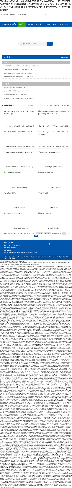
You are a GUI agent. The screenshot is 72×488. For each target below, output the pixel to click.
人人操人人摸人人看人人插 (21, 429)
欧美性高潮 (53, 350)
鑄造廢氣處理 (67, 105)
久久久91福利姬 (64, 402)
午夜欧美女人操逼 (43, 459)
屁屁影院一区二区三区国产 (55, 438)
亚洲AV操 (38, 402)
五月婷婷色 (27, 359)
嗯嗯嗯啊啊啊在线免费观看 (61, 272)
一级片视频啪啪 (21, 362)
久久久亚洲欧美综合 (38, 397)
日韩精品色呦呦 (41, 350)
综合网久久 (12, 396)
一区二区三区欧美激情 (42, 280)
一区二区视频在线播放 (26, 369)
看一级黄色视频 (16, 284)
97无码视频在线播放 (30, 386)
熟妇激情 (51, 408)
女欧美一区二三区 (27, 357)
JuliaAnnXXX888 (8, 439)
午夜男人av (41, 433)
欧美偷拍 (48, 289)
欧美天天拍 (62, 436)
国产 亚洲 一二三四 (9, 378)
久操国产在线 (53, 399)
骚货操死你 (45, 347)
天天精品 (64, 311)
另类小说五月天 (37, 444)
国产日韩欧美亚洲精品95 (49, 266)
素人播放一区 (63, 482)
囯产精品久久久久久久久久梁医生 (9, 357)
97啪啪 (31, 366)
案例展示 (47, 24)
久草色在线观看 (55, 423)
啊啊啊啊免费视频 (22, 345)
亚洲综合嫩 (13, 426)
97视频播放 (47, 433)
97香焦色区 (65, 348)
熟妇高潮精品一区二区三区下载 (58, 293)
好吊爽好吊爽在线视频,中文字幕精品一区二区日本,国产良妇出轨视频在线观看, (45, 269)
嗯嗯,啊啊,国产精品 (18, 453)
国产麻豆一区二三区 (55, 409)
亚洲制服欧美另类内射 (22, 314)
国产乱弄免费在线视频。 (35, 442)
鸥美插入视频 (50, 308)
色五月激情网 (67, 427)
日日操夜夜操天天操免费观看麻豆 (63, 345)
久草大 (22, 384)
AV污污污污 (64, 447)
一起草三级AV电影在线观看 (39, 377)
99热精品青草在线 (23, 445)
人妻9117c (65, 280)
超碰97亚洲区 (33, 409)
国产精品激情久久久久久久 (48, 374)
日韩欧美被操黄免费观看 (48, 462)
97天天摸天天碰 (16, 305)
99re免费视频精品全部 (7, 316)
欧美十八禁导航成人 (42, 453)
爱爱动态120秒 (13, 329)
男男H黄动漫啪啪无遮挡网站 (21, 342)
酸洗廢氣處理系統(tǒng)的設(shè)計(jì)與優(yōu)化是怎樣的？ (18, 69)
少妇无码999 (30, 377)
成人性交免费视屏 (4, 387)
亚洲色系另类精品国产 (53, 432)
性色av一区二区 (59, 371)
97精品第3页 (26, 427)
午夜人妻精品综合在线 (17, 432)
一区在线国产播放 (50, 314)
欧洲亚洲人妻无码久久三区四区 (63, 330)
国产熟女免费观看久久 (46, 396)
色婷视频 (26, 272)
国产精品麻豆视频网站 (39, 366)
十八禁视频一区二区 (28, 405)
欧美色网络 (25, 341)
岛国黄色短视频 (8, 454)
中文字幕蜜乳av (32, 415)
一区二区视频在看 (45, 348)
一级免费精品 (60, 427)
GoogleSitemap (11, 258)
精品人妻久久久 (54, 393)
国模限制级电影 (37, 354)
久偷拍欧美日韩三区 (49, 400)
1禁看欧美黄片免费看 (21, 462)
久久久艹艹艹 (12, 412)
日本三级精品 (26, 323)
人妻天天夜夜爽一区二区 (48, 390)
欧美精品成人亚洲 (8, 305)
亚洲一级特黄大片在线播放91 (16, 427)
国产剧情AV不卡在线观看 (56, 348)
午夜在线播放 (16, 301)
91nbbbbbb (22, 420)
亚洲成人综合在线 (67, 286)
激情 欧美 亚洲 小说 (14, 473)
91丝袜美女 (7, 381)
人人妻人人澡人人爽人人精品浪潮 (20, 441)
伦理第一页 (58, 473)
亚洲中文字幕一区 (57, 362)
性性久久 (39, 481)
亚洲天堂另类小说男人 (25, 418)
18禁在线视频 (54, 450)
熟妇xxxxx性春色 (19, 332)
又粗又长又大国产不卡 (54, 295)
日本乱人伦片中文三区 (20, 414)
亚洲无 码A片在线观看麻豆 (10, 278)
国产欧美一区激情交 (4, 311)
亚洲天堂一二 (62, 266)
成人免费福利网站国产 (55, 411)
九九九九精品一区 (66, 473)
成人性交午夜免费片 (46, 354)
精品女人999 (32, 463)
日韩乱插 (68, 374)
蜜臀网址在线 (23, 301)
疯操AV (10, 481)
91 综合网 (61, 406)
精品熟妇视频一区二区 (17, 341)
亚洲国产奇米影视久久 (12, 308)
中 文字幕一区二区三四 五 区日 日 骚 (29, 433)
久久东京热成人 (59, 336)
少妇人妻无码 (25, 467)
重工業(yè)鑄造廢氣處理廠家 (19, 187)
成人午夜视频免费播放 (25, 268)
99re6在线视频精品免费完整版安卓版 (52, 326)
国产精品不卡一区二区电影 (48, 447)
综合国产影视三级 (21, 278)
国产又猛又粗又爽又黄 (28, 432)
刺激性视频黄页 (41, 438)
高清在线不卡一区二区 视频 (48, 466)
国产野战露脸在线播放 (14, 296)
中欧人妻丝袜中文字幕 (64, 463)
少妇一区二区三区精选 (19, 374)
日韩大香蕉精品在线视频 (13, 266)
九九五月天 (29, 469)
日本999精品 (9, 320)
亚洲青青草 (40, 395)
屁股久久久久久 (16, 371)
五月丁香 (59, 332)
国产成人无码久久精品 (14, 417)
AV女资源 (6, 481)
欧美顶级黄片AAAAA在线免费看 (61, 377)
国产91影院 (7, 304)
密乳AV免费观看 (28, 292)
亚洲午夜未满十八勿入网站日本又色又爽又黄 (33, 464)
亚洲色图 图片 (22, 322)
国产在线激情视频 (56, 353)
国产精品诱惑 (34, 453)
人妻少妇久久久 (58, 283)
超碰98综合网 (23, 269)
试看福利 (21, 366)
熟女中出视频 (5, 338)
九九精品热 (46, 383)
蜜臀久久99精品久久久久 (52, 378)
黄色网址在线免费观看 (57, 448)
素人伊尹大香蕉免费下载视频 (43, 409)
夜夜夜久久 (16, 445)
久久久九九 (5, 295)
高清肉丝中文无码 (46, 430)
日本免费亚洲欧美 (49, 476)
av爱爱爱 (31, 299)
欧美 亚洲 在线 (39, 426)
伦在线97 (37, 290)
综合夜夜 (24, 317)
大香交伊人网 (36, 380)
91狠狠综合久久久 (13, 368)
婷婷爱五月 (10, 339)
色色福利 (52, 417)
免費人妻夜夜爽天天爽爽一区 (42, 278)
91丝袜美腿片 (6, 314)
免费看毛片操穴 (7, 450)
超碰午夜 (44, 298)
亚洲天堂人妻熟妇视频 (36, 298)
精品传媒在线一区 (41, 314)
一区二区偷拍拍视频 (11, 403)
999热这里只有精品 (58, 454)
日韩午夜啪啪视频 (47, 439)
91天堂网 (29, 423)
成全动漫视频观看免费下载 (22, 411)
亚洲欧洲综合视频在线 (48, 395)
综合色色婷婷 (26, 378)
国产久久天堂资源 (40, 476)
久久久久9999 (8, 277)
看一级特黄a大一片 (31, 345)
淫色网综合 (66, 459)
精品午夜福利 (30, 354)
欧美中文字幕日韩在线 (35, 368)
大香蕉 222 (39, 484)
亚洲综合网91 (35, 421)
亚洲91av (16, 356)
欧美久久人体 (8, 380)
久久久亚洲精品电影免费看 (58, 296)
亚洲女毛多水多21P (64, 420)
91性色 (3, 277)
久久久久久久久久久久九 (24, 392)
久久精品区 (12, 393)
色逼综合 (21, 299)
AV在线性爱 (21, 330)
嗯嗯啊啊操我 (28, 420)
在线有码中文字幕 (59, 459)
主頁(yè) (38, 105)
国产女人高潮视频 (44, 301)
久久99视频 (6, 473)
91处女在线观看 (33, 325)
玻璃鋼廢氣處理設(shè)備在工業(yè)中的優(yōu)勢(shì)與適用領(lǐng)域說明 (21, 66)
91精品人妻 (49, 296)
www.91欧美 (33, 481)
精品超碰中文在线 (44, 472)
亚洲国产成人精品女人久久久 (11, 298)
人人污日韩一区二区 (23, 390)
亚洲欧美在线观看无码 (64, 365)
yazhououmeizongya (45, 386)
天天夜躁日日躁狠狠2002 (40, 335)
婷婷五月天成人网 (29, 478)
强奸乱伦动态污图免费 (17, 335)
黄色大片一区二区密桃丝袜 (43, 381)
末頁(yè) (47, 233)
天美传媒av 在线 (32, 482)
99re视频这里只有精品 (21, 438)
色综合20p (61, 405)
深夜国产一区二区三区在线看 (62, 320)
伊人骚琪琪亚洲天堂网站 (10, 436)
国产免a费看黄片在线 (56, 386)
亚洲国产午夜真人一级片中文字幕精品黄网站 (26, 395)
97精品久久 (69, 353)
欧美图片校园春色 (18, 430)
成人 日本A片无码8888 (23, 368)
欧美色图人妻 (50, 445)
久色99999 (45, 408)
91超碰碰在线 (14, 302)
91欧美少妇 (51, 274)
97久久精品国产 (59, 415)
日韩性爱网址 (61, 287)
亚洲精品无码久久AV (42, 415)
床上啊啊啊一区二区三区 (7, 328)
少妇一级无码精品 (17, 320)
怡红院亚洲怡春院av (53, 405)
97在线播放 (66, 415)
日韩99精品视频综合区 (28, 335)
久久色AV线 (57, 368)
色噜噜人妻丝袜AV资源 (50, 332)
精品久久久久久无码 (16, 459)
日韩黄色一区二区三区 (20, 396)
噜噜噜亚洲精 (53, 359)
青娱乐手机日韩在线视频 (48, 356)
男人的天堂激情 (44, 387)
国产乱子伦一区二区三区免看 (35, 347)
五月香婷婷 (35, 344)
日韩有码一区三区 (27, 339)
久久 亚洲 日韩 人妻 (13, 338)
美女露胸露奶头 (44, 365)
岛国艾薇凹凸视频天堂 (60, 374)
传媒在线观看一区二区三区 (29, 332)
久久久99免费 (3, 266)
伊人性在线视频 (5, 389)
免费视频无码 (3, 354)
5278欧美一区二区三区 (54, 301)
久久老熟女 (12, 344)
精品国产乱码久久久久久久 (19, 377)
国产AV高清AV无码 (65, 412)
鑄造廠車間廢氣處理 (53, 228)
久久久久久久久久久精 (34, 417)
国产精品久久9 (16, 383)
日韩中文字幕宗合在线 (42, 371)
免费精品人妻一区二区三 (36, 392)
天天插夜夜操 (46, 287)
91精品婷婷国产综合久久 (64, 375)
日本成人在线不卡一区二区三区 (10, 470)
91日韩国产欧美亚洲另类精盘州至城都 (36, 329)
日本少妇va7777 (33, 296)
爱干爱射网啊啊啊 (36, 348)
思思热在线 (23, 305)
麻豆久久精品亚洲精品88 (39, 311)
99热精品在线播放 (55, 456)
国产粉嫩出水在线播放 (5, 400)
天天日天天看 (39, 435)
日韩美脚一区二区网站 (48, 482)
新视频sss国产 (21, 386)
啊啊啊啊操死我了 (13, 372)
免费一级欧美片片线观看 (14, 295)
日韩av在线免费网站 (61, 290)
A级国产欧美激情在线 (54, 281)
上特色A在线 (68, 310)
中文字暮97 (25, 436)
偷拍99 (26, 360)
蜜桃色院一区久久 (40, 332)
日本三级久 (43, 289)
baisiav (1, 464)
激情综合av (52, 304)
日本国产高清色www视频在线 (39, 479)
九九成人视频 (13, 311)
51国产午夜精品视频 (39, 323)
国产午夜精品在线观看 (14, 286)
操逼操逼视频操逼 (60, 317)
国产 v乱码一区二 (62, 450)
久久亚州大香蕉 (3, 467)
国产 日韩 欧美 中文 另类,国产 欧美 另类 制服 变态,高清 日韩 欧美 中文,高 (53, 277)
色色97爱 (37, 406)
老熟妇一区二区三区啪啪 (12, 283)
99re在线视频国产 (31, 412)
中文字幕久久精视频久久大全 (24, 421)
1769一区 (10, 301)
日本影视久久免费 (8, 464)
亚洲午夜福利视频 (33, 280)
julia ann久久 (25, 280)
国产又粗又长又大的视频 (16, 460)
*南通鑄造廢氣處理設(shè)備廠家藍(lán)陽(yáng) (19, 167)
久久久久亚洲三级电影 (16, 424)
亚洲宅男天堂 (49, 319)
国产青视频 (6, 372)
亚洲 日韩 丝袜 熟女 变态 (30, 435)
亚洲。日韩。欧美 (12, 484)
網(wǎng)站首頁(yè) (5, 25)
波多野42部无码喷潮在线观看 (33, 387)
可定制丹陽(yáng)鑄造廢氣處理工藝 (54, 167)
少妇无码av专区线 (37, 462)
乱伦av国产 (38, 374)
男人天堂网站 (10, 476)
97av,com (14, 333)
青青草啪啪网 (68, 317)
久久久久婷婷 (31, 342)
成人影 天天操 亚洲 (60, 426)
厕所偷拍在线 (32, 330)
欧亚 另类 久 (63, 387)
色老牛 (62, 295)
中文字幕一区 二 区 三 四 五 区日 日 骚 (46, 325)
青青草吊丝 (66, 481)
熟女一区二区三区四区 (17, 439)
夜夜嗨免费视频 (46, 286)
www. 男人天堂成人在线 (18, 457)
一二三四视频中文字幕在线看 (38, 268)
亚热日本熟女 (30, 462)
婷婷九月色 (15, 316)
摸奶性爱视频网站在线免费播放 (35, 383)
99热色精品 (58, 328)
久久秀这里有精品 (50, 307)
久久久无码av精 (47, 302)
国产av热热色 (19, 436)
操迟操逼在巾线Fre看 (9, 487)
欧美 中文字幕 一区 (31, 476)
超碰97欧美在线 (37, 320)
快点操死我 (24, 423)
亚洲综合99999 (3, 332)
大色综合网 (63, 326)
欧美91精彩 (54, 375)
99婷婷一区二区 (43, 341)
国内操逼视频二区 (53, 310)
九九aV (27, 278)
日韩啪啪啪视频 (64, 368)
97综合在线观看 (36, 469)
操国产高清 (15, 275)
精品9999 (13, 381)
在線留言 (55, 24)
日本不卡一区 (10, 406)
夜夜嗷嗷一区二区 (4, 286)
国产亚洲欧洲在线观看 (39, 389)
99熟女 (47, 438)
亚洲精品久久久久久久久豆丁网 (47, 424)
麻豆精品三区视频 (45, 304)
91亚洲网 (18, 287)
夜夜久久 (49, 339)
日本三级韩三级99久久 (64, 393)
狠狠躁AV (19, 317)
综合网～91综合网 (24, 417)
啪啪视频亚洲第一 (39, 418)
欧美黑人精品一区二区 (7, 383)
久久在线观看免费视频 (10, 292)
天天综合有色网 (25, 320)
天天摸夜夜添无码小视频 (49, 330)
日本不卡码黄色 (54, 389)
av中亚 (3, 435)
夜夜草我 (2, 323)
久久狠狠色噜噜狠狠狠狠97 (6, 347)
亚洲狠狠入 (45, 405)
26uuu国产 (32, 473)
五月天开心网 (62, 347)
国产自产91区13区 (32, 356)
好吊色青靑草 (25, 463)
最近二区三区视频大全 (31, 283)
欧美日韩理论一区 (22, 338)
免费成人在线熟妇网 (9, 360)
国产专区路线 (33, 378)
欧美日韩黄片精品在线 (46, 448)
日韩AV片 (18, 479)
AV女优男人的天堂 (26, 304)
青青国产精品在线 (41, 307)
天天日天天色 (41, 271)
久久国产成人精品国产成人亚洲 (51, 420)
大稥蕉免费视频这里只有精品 (19, 375)
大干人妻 (17, 451)
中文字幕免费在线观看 (7, 275)
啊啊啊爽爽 (61, 308)
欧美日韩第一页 (65, 411)
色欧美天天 (56, 482)
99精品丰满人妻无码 (35, 472)
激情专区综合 (52, 284)
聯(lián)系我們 (64, 25)
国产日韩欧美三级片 (39, 400)
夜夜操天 (25, 430)
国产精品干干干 (33, 427)
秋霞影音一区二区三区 (45, 290)
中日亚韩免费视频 (67, 466)
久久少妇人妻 (63, 456)
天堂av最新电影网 (10, 466)
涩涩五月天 (40, 293)
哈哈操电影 (41, 470)
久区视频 (47, 436)
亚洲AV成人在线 (50, 384)
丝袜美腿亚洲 (47, 293)
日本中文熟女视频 (23, 451)
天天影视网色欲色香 (42, 427)
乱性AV (38, 289)
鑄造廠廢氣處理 (54, 207)
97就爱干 (42, 457)
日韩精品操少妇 (3, 469)
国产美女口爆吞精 (21, 311)
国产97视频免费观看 (8, 430)
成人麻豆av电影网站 (61, 350)
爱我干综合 (35, 420)
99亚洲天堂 (10, 467)
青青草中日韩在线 (33, 350)
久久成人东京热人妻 (64, 432)
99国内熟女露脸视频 (38, 456)
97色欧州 (46, 470)
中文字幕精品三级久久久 (34, 365)
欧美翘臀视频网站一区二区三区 (26, 406)
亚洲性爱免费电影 (12, 317)
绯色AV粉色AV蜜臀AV (24, 470)
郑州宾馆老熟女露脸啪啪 (40, 478)
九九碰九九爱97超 (67, 302)
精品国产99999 (29, 311)
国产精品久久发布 (32, 484)
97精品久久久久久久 (22, 333)
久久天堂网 (65, 392)
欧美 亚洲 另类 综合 (37, 292)
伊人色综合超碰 (30, 400)
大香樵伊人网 (7, 460)
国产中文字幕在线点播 (47, 292)
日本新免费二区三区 (63, 484)
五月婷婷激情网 (15, 353)
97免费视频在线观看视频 (23, 409)
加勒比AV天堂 (8, 323)
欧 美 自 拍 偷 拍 (28, 336)
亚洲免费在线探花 (22, 329)
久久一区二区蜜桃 (60, 284)
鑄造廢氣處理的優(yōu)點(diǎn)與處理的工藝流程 (15, 94)
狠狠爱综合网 (31, 333)
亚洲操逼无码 (32, 436)
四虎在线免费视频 (24, 296)
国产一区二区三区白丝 (46, 402)
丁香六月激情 (21, 310)
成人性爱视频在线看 (60, 351)
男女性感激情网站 (41, 296)
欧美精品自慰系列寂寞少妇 (31, 310)
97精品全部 (51, 368)
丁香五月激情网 (55, 299)
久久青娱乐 (52, 316)
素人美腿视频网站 (37, 466)
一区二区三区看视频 (66, 339)
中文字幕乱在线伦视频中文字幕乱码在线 (20, 472)
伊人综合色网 (54, 338)
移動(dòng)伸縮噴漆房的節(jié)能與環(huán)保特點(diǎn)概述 (18, 76)
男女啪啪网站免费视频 (23, 275)
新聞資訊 (30, 24)
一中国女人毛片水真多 (66, 360)
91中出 (31, 320)
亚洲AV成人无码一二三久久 (33, 403)
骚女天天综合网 (45, 281)
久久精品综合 (3, 442)
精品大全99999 (66, 445)
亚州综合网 (28, 316)
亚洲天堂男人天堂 (11, 411)
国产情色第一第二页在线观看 (30, 363)
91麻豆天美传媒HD (31, 289)
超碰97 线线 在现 (65, 268)
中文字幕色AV (5, 423)
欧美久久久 (29, 301)
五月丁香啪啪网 (51, 415)
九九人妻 (26, 330)
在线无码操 (24, 274)
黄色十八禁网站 (59, 466)
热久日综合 (10, 415)
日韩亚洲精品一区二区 (30, 374)
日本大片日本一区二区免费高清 (36, 272)
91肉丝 (1, 278)
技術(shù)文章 (39, 25)
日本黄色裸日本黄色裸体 (45, 375)
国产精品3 (53, 290)
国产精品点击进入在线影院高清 (19, 447)
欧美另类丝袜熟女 (54, 380)
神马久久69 (41, 420)
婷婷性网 (63, 451)
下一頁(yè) (39, 233)
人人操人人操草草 (33, 470)
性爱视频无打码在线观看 (52, 363)
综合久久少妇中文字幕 (34, 341)
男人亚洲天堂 (9, 371)
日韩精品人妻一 (36, 369)
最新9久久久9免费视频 (24, 481)
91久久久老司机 (28, 384)
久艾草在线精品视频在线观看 (53, 275)
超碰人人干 (36, 457)
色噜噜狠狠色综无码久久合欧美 (41, 295)
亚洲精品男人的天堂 (12, 362)
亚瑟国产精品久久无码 (47, 362)
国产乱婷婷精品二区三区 (13, 482)
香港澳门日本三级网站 (61, 316)
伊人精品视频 (62, 395)
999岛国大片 (42, 421)
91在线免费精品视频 (49, 366)
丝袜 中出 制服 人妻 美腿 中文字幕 (60, 396)
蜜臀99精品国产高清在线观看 (12, 348)
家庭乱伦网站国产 (39, 333)
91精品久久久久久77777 (60, 384)
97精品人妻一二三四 (65, 417)
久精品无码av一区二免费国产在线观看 (17, 469)
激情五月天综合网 (23, 347)
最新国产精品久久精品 (53, 365)
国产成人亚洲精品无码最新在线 (34, 447)
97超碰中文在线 (44, 368)
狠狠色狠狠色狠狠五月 (23, 308)
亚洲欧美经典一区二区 (66, 441)
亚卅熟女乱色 (11, 332)
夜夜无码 (42, 423)
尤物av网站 (26, 366)
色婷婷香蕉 (39, 345)
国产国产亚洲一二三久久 (30, 371)
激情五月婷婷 (32, 360)
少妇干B (6, 301)
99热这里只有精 (45, 442)
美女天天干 (47, 389)
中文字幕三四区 (17, 467)
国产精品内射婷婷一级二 (35, 448)
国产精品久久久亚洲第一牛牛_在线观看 (49, 485)
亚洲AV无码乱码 (42, 319)
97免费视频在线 (64, 472)
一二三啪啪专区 (67, 399)
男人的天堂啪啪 (51, 444)
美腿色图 (41, 344)
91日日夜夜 (12, 462)
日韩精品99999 (58, 313)
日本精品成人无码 (16, 369)
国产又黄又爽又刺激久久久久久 (63, 341)
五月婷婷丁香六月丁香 (52, 479)
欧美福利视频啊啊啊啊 (59, 356)
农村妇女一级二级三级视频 (30, 307)
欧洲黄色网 (48, 311)
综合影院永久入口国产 (62, 329)
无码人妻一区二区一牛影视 (62, 457)
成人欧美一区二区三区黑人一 (61, 305)
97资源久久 (51, 387)
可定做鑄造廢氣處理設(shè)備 (19, 228)
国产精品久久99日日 (61, 439)
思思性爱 (40, 286)
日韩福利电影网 (65, 429)
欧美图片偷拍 (44, 432)
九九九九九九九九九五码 (30, 372)
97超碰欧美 (8, 447)
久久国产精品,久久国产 (25, 284)
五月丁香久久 (62, 475)
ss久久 (66, 323)
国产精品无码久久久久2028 (42, 473)
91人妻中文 (18, 274)
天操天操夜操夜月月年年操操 (36, 287)
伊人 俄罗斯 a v (35, 393)
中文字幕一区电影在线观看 (44, 429)
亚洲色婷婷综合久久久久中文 (60, 319)
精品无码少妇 (53, 333)
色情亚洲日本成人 (14, 293)
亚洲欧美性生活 (27, 281)
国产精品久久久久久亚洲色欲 (18, 380)
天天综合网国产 (38, 439)
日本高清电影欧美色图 (14, 268)
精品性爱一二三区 (32, 353)
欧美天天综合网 (54, 287)
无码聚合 (54, 439)
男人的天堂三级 (23, 383)
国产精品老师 (48, 423)
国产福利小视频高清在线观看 (35, 451)
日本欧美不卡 (58, 424)
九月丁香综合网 (23, 289)
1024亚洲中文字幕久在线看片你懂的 (58, 278)
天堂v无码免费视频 (44, 417)
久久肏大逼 (47, 359)
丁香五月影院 (59, 435)
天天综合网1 (4, 414)
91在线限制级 (57, 271)
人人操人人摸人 (35, 316)
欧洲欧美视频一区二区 (31, 322)
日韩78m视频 (34, 271)
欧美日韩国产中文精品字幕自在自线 (37, 467)
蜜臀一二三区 (45, 414)
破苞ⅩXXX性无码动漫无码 (9, 274)
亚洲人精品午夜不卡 (55, 381)
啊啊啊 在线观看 (20, 272)
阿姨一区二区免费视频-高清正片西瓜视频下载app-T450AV (21, 351)
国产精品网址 (51, 283)
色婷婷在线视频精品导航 (7, 445)
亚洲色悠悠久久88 (53, 484)
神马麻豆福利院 (56, 402)
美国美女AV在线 (62, 338)
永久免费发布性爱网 (19, 360)
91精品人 (24, 475)
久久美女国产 (29, 380)
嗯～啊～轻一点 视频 (56, 339)
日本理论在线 (14, 336)
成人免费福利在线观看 (17, 323)
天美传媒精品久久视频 (63, 363)
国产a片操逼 (58, 447)
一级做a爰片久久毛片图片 (8, 356)
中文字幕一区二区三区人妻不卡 (21, 415)
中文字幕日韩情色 (41, 378)
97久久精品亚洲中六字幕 (62, 304)
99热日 (10, 432)
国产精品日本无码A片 (35, 275)
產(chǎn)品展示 (22, 25)
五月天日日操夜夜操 (36, 304)
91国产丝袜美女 (29, 362)
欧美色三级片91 (21, 478)
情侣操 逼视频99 (20, 292)
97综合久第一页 (67, 408)
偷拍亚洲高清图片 (49, 271)
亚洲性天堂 (45, 283)
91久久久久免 (52, 280)
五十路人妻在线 (3, 362)
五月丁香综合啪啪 (19, 307)
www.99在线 (68, 284)
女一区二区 (47, 351)
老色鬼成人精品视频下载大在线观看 (8, 409)
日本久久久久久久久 (26, 459)
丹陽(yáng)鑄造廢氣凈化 (53, 187)
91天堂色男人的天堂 (22, 403)
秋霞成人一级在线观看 (27, 319)
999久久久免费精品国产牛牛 (48, 317)
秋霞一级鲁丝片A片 (15, 400)
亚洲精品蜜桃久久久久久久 (49, 435)
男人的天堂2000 (33, 326)
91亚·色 (31, 323)
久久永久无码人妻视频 (34, 424)
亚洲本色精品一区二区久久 (15, 350)
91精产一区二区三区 (54, 436)
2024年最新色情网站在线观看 (35, 390)
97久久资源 (29, 375)
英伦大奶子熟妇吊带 (17, 464)
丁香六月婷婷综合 (18, 339)
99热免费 (28, 298)
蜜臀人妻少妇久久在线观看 (46, 441)
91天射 (33, 281)
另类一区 (66, 295)
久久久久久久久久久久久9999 (52, 463)
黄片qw (64, 438)
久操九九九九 (39, 482)
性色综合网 (29, 396)
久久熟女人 (44, 308)
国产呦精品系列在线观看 (55, 414)
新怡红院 (26, 299)
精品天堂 (4, 421)
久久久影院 (38, 308)
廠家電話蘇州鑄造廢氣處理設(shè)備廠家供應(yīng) (19, 146)
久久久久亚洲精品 (39, 460)
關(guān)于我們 (14, 25)
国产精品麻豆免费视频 (8, 374)
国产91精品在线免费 (63, 479)
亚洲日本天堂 (5, 317)
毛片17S (40, 266)
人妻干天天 (61, 380)
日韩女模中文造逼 (53, 470)
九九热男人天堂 (23, 482)
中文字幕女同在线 (8, 384)
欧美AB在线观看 (61, 359)
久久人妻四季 (25, 424)
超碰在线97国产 (35, 357)
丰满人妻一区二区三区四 (46, 403)
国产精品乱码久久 (11, 354)
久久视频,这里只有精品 (23, 302)
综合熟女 (45, 451)
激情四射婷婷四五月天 (21, 354)
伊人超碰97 (68, 460)
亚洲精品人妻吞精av (30, 277)
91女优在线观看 (24, 353)
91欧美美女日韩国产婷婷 (61, 314)
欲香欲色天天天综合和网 (61, 342)
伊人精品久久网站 (18, 378)
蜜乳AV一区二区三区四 (45, 393)
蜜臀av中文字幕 (22, 485)
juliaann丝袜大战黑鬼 (21, 412)
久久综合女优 (45, 484)
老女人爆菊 (6, 368)
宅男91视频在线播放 (66, 386)
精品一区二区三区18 (40, 412)
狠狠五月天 (44, 444)
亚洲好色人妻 (37, 299)
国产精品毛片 (64, 409)
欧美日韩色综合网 (4, 319)
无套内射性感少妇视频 (14, 387)
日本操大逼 (16, 347)
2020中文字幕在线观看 (45, 406)
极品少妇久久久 (50, 335)
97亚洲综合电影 (39, 330)
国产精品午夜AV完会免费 (58, 323)
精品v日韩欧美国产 (14, 365)
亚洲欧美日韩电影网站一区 (40, 445)
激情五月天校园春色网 (34, 441)
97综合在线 (9, 333)
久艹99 (52, 429)
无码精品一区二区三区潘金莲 (26, 293)
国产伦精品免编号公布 (60, 460)
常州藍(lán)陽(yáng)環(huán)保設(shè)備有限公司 (15, 257)
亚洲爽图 (57, 395)
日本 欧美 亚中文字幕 (11, 456)
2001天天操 (4, 484)
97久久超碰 (16, 406)
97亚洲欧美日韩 (13, 478)
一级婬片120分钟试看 (21, 381)
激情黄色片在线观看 (53, 369)
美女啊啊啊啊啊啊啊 (7, 375)
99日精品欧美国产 (31, 305)
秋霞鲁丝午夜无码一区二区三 (44, 353)
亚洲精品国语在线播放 (37, 336)
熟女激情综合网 (51, 341)
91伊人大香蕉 (55, 475)
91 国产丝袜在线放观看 (48, 305)
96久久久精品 (59, 399)
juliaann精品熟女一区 (44, 316)
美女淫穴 (40, 414)
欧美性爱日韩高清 (44, 369)
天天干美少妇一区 (52, 453)
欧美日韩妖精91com (7, 408)
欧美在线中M (51, 345)
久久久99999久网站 (32, 314)
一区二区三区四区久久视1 (56, 433)
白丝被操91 (46, 333)
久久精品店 (20, 336)
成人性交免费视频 (57, 478)
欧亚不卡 (57, 307)
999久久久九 (38, 342)
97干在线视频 (52, 426)
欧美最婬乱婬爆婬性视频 (7, 299)
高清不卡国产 (35, 339)
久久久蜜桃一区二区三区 (51, 329)
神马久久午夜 (34, 359)
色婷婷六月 (7, 444)
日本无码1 (20, 405)
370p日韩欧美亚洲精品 (50, 457)
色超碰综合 (21, 372)
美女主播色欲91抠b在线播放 (56, 481)
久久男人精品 (46, 411)
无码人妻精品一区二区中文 (46, 357)
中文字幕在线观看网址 (55, 268)
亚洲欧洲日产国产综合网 (65, 322)
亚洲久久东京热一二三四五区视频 (57, 469)
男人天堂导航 (43, 328)
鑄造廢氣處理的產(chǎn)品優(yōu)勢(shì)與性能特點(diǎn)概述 (18, 98)
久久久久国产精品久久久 (49, 336)
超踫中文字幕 (58, 444)
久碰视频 (37, 386)
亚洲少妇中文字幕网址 (65, 344)
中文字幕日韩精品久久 (53, 347)
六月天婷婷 (57, 467)
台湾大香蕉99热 (42, 339)
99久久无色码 (3, 345)
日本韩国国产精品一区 (26, 393)
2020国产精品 (39, 305)
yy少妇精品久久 (22, 476)
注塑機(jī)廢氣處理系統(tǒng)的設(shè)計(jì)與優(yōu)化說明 (18, 73)
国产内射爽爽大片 (19, 344)
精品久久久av (36, 301)
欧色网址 (26, 448)
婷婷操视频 (42, 275)
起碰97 (35, 405)
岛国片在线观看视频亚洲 (14, 418)
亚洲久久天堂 (11, 414)
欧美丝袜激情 (22, 316)
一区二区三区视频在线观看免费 (52, 464)
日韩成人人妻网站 (48, 344)
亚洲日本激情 (50, 377)
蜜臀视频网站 (13, 314)
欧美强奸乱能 (52, 473)
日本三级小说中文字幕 (22, 484)
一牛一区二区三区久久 (46, 299)
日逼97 (22, 371)
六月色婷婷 (7, 472)
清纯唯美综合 (17, 433)
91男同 (4, 284)
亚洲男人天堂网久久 (40, 351)
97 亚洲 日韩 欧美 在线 (5, 336)
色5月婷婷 (5, 339)
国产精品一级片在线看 (48, 313)
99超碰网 (16, 476)
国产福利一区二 (61, 383)
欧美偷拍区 (57, 412)
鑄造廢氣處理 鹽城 (19, 207)
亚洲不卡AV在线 (38, 362)
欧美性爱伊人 (32, 308)
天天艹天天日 (64, 414)
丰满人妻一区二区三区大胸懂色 (14, 475)
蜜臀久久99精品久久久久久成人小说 (13, 290)
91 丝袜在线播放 (19, 363)
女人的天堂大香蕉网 (32, 429)
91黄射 (33, 418)
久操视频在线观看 (40, 463)
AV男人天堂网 (61, 310)
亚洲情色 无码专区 (58, 445)
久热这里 (19, 426)
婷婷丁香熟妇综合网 (4, 462)
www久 (8, 426)
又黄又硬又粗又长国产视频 (20, 397)
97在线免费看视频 (50, 412)
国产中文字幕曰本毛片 (65, 423)
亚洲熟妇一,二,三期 (63, 289)
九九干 (56, 266)
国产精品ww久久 (17, 384)
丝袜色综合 (22, 387)
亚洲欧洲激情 (21, 359)
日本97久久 (38, 281)
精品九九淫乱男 (51, 371)
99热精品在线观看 (36, 454)
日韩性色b (6, 296)
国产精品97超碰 (22, 454)
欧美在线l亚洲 (23, 286)
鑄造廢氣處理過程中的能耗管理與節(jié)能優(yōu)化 (16, 91)
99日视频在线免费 (14, 366)
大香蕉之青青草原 (51, 328)
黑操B (22, 435)
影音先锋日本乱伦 (40, 436)
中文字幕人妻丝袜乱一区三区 (61, 390)
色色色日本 (29, 454)
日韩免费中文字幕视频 (12, 390)
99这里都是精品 (22, 283)
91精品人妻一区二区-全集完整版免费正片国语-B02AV (15, 326)
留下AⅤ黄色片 (28, 348)
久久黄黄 (68, 351)
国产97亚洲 (6, 396)
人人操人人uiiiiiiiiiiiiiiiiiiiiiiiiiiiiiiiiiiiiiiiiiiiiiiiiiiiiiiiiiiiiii (19, 271)
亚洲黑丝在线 (6, 365)
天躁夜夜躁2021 (6, 302)
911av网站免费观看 (28, 389)
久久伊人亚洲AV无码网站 (57, 286)
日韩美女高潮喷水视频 (47, 392)
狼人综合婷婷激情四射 (49, 272)
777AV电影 (16, 299)
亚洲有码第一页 (27, 453)
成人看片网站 (58, 429)
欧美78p (29, 317)
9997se (7, 329)
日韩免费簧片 (49, 478)
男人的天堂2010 (39, 302)
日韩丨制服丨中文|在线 (18, 408)
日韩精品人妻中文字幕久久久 (48, 342)
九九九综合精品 (38, 338)
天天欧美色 (17, 393)
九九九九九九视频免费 (39, 475)
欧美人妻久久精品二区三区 (8, 363)
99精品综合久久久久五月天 (12, 289)
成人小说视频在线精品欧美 (19, 277)
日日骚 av (31, 445)
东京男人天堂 (30, 475)
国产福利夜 (63, 353)
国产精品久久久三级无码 (28, 290)
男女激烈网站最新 (9, 397)
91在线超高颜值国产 (43, 284)
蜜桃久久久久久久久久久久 (53, 451)
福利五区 (53, 351)
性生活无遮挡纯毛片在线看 (8, 451)
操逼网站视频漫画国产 (11, 421)
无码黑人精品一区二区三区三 (60, 357)
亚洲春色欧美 (36, 485)
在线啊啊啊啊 (30, 397)
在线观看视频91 (25, 399)
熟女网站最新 (59, 280)
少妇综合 (25, 456)
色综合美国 (64, 444)
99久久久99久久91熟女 (26, 479)
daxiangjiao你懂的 (59, 335)
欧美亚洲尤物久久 (9, 433)
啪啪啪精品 (60, 378)
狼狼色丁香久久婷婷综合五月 (34, 274)
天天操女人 (45, 345)
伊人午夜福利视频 (50, 467)
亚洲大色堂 (12, 448)
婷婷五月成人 (8, 457)
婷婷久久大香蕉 (13, 281)
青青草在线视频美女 (58, 408)
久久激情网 (53, 430)
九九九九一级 (58, 274)
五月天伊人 (34, 414)
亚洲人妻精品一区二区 (16, 304)
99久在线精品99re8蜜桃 (12, 402)
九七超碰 (61, 485)
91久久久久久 (25, 350)
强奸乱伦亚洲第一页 (56, 311)
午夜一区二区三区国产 (12, 359)
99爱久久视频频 (48, 323)
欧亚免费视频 (10, 453)
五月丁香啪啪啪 (36, 423)
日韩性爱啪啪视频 (23, 266)
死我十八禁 (8, 341)
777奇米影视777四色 (32, 381)
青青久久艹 (39, 405)
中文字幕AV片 (51, 459)
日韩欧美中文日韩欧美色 (15, 423)
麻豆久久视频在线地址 (43, 310)
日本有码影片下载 (54, 442)
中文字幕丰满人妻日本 (63, 470)
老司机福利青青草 (61, 421)
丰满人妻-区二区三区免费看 (27, 295)
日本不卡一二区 (54, 406)
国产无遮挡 (57, 417)
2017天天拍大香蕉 (23, 365)
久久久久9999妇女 (4, 479)
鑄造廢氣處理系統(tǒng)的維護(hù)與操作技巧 (14, 87)
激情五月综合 (65, 424)
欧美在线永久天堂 (64, 301)
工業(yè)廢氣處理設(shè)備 (56, 105)
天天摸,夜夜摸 (22, 444)
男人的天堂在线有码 (63, 442)
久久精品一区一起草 (33, 266)
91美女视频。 (35, 284)
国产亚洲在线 (18, 466)
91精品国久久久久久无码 (47, 454)
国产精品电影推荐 (53, 383)
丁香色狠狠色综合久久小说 (39, 384)
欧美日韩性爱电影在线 (10, 438)
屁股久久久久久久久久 (27, 466)
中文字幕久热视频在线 (54, 322)
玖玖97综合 (15, 454)
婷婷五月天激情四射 (16, 399)
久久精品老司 (40, 359)
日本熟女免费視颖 (28, 344)
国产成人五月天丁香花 (32, 286)
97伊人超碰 (2, 341)
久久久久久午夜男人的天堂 (61, 400)
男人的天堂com (34, 459)
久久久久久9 (9, 441)
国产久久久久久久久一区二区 (16, 389)
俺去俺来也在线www (58, 403)
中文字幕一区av (31, 426)
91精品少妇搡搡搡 (64, 307)
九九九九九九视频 (64, 464)
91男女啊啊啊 (30, 338)
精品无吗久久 (36, 375)
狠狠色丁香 (56, 387)
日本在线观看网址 (23, 356)
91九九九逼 (27, 473)
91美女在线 (6, 405)
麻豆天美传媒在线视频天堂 (15, 313)
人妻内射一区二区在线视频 (15, 319)
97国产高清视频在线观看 (33, 328)
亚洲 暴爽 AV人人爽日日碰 (44, 450)
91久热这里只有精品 (7, 335)
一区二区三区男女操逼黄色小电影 (14, 463)
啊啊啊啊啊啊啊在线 (32, 438)
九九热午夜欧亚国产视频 (42, 322)
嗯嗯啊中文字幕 (25, 287)
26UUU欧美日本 (62, 389)
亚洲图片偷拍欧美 (59, 366)
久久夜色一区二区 (61, 397)
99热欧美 (67, 287)
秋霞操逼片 (21, 348)
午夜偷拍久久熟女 (10, 307)
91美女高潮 (23, 400)
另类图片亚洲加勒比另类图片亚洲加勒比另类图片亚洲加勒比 (50, 372)
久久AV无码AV (56, 344)
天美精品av (32, 278)
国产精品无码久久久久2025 (42, 399)
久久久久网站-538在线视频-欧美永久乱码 (11, 280)
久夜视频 (47, 268)
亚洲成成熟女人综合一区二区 (48, 320)
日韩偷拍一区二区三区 (49, 460)
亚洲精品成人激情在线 (12, 386)
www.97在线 (12, 479)
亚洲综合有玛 (22, 298)
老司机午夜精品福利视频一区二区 (8, 287)
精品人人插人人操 (65, 292)
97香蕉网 (2, 304)
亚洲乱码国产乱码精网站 (28, 460)
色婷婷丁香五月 (56, 360)
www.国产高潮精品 (56, 354)
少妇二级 (20, 357)
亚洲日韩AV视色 (56, 441)
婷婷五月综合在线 (41, 363)
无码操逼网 (39, 326)
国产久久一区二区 (61, 453)
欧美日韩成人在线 (14, 420)
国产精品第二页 (22, 402)
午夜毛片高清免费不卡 (29, 408)
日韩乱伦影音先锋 (57, 392)
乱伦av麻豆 (28, 414)
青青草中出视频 (13, 405)
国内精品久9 (16, 481)
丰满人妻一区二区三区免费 (50, 397)
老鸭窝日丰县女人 (19, 448)
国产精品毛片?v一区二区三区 (34, 430)
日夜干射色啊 (45, 274)
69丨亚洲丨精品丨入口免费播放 (12, 435)
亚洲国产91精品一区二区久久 (36, 313)
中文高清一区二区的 (31, 402)
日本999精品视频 (36, 396)
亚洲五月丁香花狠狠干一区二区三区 (20, 325)
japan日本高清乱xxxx (13, 322)
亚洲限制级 (12, 395)
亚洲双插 (21, 473)
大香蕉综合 (32, 302)
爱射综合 (12, 429)
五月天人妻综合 (56, 292)
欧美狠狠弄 (66, 462)
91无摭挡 (35, 293)
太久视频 (62, 281)
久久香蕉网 (46, 426)
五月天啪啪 (20, 281)
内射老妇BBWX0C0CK (56, 302)
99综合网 (39, 283)
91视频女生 (65, 478)
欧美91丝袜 (15, 442)
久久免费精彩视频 (15, 444)
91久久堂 (35, 319)
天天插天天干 (30, 444)
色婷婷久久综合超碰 (22, 328)
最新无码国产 (48, 475)
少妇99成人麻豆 (55, 289)
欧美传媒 (40, 356)
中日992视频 (50, 360)
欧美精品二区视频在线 (66, 467)
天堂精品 (56, 308)
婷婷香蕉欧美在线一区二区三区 (10, 330)
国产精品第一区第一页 (12, 310)
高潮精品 (4, 406)
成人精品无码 (47, 456)
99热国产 (58, 333)
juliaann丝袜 (50, 298)
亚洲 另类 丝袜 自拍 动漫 (51, 421)
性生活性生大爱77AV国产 (13, 269)
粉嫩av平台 (9, 284)
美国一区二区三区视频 (54, 472)
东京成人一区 (67, 335)
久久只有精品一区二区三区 (18, 450)
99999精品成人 (11, 272)
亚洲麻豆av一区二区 (29, 457)
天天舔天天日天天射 (44, 380)
